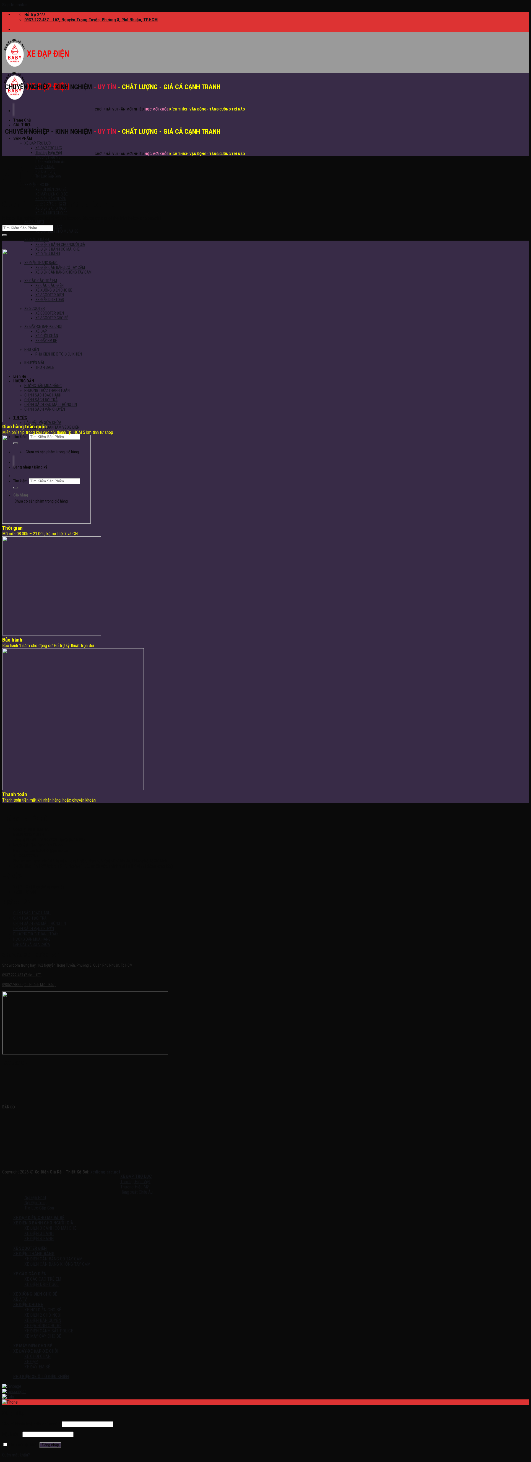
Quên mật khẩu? (16, 1455)
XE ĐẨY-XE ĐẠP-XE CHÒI (35, 1351)
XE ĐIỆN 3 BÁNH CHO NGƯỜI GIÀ (60, 244)
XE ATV (20, 1299)
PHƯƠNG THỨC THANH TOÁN (36, 934)
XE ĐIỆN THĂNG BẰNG (33, 1253)
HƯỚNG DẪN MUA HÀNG (32, 939)
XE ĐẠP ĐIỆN (34, 222)
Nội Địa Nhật (44, 166)
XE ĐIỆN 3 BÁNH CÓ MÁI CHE (50, 1228)
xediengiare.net (105, 1172)
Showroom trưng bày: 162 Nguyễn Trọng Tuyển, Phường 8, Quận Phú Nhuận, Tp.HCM (67, 965)
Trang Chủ (22, 120)
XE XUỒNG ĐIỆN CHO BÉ (35, 1294)
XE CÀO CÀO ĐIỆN (29, 1273)
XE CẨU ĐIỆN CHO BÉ (51, 213)
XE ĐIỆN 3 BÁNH (36, 240)
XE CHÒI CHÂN (37, 1356)
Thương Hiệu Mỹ (47, 157)
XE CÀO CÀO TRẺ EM (42, 1279)
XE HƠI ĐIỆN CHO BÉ (50, 189)
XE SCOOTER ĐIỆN (30, 1248)
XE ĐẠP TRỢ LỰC (37, 143)
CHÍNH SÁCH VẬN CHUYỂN (33, 928)
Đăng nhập (50, 1445)
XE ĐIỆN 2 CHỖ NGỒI (42, 1315)
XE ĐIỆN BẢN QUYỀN (42, 1320)
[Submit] (4, 235)
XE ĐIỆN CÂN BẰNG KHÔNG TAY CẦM (57, 1264)
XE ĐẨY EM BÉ (37, 1367)
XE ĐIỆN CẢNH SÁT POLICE (48, 1331)
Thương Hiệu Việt (48, 152)
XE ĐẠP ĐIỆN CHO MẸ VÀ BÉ (56, 231)
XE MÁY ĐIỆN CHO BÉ (51, 194)
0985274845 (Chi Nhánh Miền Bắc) (29, 984)
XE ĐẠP (31, 1361)
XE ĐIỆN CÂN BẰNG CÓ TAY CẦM (53, 1259)
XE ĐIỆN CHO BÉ (28, 1304)
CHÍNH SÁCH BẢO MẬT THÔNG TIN (39, 923)
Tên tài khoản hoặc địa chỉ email (31, 1424)
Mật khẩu (11, 1434)
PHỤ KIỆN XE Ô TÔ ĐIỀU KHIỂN (41, 1376)
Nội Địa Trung (45, 171)
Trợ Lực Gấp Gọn (48, 176)
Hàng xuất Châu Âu (50, 162)
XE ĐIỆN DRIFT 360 (41, 1284)
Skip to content (15, 4)
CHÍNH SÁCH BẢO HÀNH (32, 913)
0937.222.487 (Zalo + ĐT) (21, 975)
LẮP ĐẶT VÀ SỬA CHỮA (42, 422)
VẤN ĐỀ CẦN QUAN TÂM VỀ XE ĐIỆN (51, 427)
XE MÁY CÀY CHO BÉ (42, 1336)
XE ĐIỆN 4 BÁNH (39, 1238)
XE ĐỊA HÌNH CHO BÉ (42, 1325)
